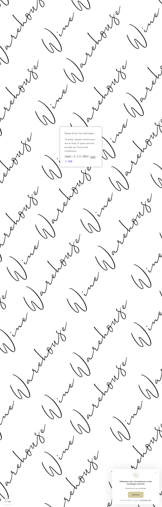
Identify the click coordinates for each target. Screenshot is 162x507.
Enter (93, 157)
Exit (70, 161)
